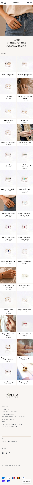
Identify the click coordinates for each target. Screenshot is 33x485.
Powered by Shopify (8, 468)
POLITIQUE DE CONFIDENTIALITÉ (12, 424)
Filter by (4, 53)
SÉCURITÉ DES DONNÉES (9, 426)
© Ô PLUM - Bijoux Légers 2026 (11, 465)
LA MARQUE (5, 409)
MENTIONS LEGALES (8, 419)
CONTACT (5, 406)
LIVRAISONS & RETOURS (9, 411)
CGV (3, 421)
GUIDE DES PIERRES (8, 414)
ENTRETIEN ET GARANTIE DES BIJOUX (13, 416)
